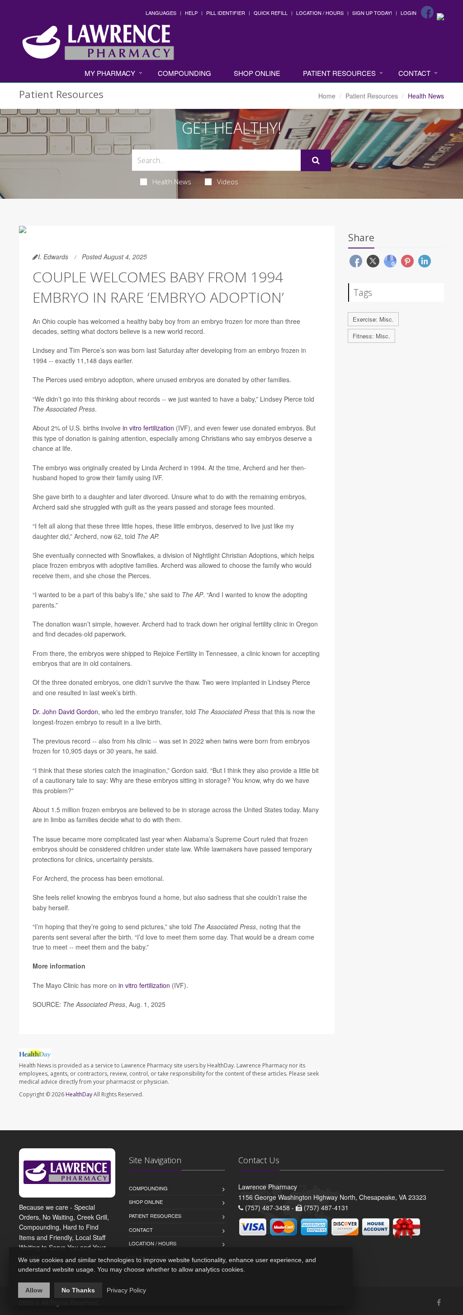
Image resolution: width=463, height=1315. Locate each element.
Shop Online (257, 73)
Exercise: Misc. (373, 319)
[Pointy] (440, 15)
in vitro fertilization (148, 427)
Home (326, 95)
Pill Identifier (225, 12)
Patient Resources (339, 73)
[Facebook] (427, 12)
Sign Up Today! (372, 12)
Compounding (184, 73)
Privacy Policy (126, 1290)
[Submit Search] (316, 160)
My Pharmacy (110, 73)
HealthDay (79, 1094)
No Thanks (78, 1290)
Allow (34, 1290)
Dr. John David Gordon (65, 711)
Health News (171, 181)
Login (408, 12)
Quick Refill (271, 12)
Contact (414, 73)
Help (191, 12)
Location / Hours (320, 12)
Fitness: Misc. (371, 336)
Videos (227, 181)
